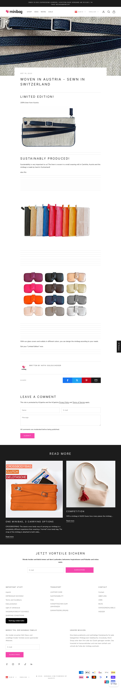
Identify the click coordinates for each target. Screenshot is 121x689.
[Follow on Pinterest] (19, 664)
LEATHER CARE (56, 592)
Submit (27, 436)
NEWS (43, 12)
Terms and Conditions (14, 600)
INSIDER (101, 612)
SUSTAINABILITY (56, 596)
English (92, 12)
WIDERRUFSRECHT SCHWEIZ (17, 612)
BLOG (100, 604)
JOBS (100, 600)
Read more (10, 536)
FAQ (52, 600)
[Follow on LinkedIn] (31, 664)
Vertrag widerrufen (16, 620)
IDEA (36, 12)
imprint (8, 592)
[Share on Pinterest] (86, 380)
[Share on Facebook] (67, 380)
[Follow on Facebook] (7, 664)
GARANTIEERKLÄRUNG (59, 610)
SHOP (29, 12)
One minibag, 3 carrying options (30, 521)
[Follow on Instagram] (13, 664)
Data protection (11, 604)
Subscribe (79, 570)
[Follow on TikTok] (25, 664)
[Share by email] (96, 380)
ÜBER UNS (102, 596)
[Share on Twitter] (77, 380)
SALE (50, 12)
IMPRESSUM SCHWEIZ (14, 596)
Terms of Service (79, 402)
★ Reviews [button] (119, 346)
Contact (101, 592)
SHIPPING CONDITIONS (15, 615)
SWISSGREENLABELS (106, 608)
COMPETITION (75, 511)
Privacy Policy (64, 402)
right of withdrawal (13, 608)
